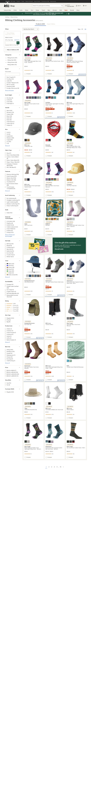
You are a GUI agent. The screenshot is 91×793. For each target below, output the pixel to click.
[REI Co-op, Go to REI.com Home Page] (6, 5)
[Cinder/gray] (38, 276)
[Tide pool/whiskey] (70, 179)
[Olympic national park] (47, 219)
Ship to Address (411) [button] (13, 49)
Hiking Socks (10, 57)
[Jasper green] (73, 97)
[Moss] (28, 55)
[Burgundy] (52, 179)
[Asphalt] (25, 140)
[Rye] (54, 55)
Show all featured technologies (10, 235)
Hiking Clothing (14, 17)
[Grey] (52, 97)
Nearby (17, 39)
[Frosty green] (73, 219)
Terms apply (66, 246)
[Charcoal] (56, 55)
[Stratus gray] (25, 179)
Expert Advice (51, 24)
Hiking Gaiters (11, 64)
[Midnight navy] (34, 403)
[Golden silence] (49, 219)
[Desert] (57, 219)
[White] (47, 403)
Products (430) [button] (40, 24)
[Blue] (47, 97)
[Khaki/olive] (25, 403)
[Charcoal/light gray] (70, 55)
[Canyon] (31, 55)
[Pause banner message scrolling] (69, 13)
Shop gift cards (59, 249)
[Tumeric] (41, 276)
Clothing (7, 17)
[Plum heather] (27, 97)
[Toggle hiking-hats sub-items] (6, 60)
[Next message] (67, 13)
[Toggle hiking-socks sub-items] (6, 58)
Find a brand (8, 71)
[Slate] (30, 97)
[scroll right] (63, 55)
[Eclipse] (25, 55)
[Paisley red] (47, 140)
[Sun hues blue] (68, 361)
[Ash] (28, 441)
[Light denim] (33, 97)
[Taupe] (70, 318)
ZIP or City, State (9, 40)
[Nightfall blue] (68, 55)
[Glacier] (41, 97)
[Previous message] (22, 13)
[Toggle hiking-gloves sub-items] (6, 62)
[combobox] (48, 5)
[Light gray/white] (70, 219)
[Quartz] (57, 179)
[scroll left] (46, 55)
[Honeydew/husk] (68, 179)
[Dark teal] (55, 179)
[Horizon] (30, 276)
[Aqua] (49, 179)
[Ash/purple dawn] (68, 219)
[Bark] (34, 55)
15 (60, 467)
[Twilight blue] (68, 276)
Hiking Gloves (11, 62)
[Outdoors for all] (52, 219)
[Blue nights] (28, 179)
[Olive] (51, 55)
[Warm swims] (55, 219)
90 (85, 29)
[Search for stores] (18, 42)
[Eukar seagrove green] (70, 361)
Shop (12, 6)
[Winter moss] (73, 276)
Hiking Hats (10, 60)
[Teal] (55, 97)
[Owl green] (36, 55)
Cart (86, 5)
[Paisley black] (49, 140)
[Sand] (33, 276)
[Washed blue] (68, 97)
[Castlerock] (70, 97)
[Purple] (47, 179)
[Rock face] (28, 403)
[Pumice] (27, 276)
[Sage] (38, 97)
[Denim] (59, 55)
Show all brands (9, 90)
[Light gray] (70, 276)
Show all (7, 145)
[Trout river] (68, 441)
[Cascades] (35, 276)
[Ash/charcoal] (47, 276)
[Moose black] (73, 441)
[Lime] (62, 55)
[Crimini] (28, 140)
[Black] (48, 55)
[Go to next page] (63, 467)
